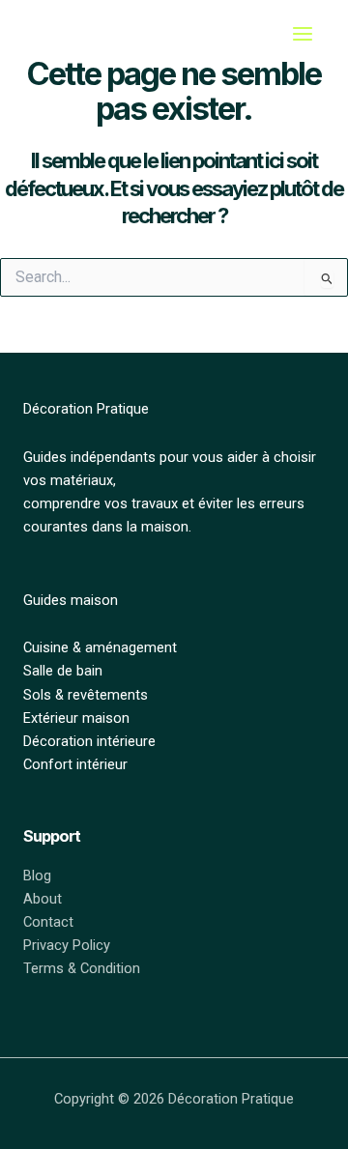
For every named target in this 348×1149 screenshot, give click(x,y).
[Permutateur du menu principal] (302, 34)
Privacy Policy (66, 945)
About (42, 898)
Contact (48, 922)
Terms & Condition (81, 968)
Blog (37, 875)
